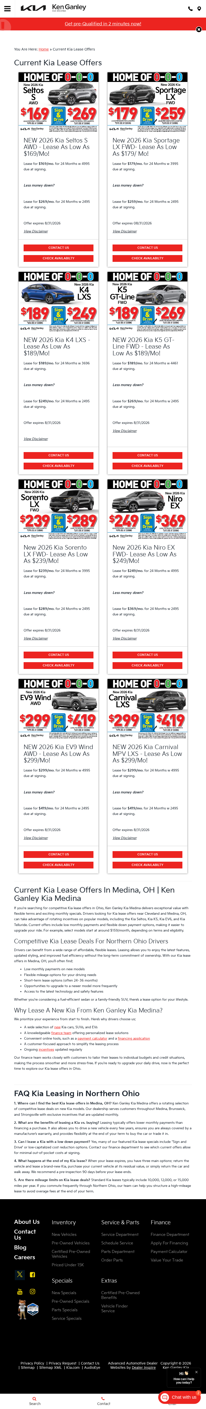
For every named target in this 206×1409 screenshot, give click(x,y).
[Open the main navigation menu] (7, 9)
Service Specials (67, 1318)
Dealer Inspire (144, 1368)
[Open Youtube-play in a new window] (20, 1291)
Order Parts (112, 1260)
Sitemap (28, 1368)
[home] (54, 8)
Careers (24, 1257)
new (57, 1027)
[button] (199, 29)
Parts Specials (65, 1310)
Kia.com (73, 1368)
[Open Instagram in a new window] (32, 1291)
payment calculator (92, 1039)
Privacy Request (62, 1363)
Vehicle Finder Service (114, 1309)
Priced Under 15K (68, 1265)
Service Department (119, 1234)
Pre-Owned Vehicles (71, 1243)
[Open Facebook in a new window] (32, 1275)
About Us (27, 1222)
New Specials (64, 1293)
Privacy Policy (32, 1363)
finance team (61, 1033)
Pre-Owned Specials (70, 1301)
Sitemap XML (50, 1368)
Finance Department (170, 1234)
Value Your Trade (167, 1260)
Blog (20, 1247)
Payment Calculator (169, 1251)
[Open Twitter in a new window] (20, 1275)
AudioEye (92, 1368)
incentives (46, 1050)
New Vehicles (64, 1234)
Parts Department (117, 1251)
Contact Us (58, 248)
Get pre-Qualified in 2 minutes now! (103, 24)
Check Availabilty (58, 258)
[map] (199, 8)
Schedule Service (117, 1243)
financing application (134, 1039)
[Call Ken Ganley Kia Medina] (190, 8)
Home (44, 49)
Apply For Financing (169, 1243)
